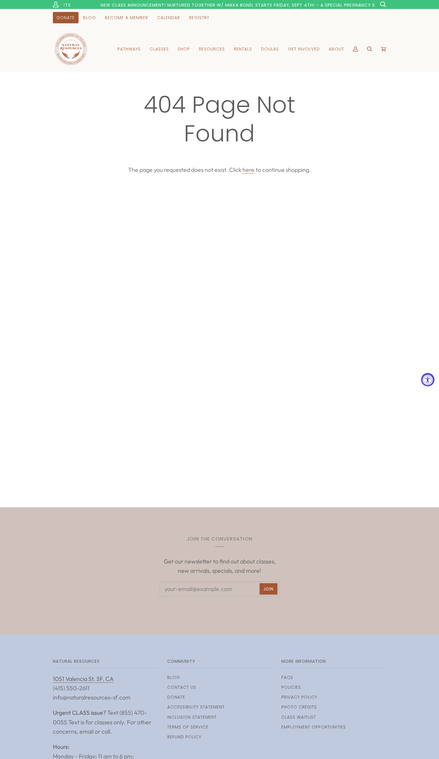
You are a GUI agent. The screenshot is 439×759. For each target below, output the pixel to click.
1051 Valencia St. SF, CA (83, 678)
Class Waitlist (298, 717)
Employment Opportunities (313, 727)
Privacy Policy (299, 697)
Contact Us (181, 687)
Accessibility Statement (196, 707)
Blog (173, 677)
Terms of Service (187, 727)
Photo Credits (299, 707)
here (248, 169)
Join (268, 589)
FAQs (287, 677)
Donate (176, 697)
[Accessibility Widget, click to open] (428, 379)
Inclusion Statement (192, 717)
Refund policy (184, 737)
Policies (291, 687)
